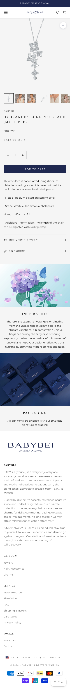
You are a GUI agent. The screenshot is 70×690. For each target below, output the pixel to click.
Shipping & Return (15, 610)
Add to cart (35, 169)
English (55, 658)
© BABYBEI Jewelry (47, 665)
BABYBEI (10, 111)
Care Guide (10, 616)
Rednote (9, 646)
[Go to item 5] (55, 98)
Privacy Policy (12, 622)
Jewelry (8, 562)
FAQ (6, 604)
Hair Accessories (14, 568)
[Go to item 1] (9, 98)
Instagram (10, 640)
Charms (8, 574)
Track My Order (13, 592)
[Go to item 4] (43, 98)
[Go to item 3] (32, 98)
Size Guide (10, 598)
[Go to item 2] (20, 98)
